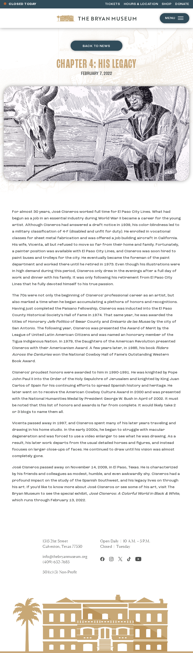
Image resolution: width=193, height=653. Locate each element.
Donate (182, 4)
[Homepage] (96, 18)
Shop (166, 4)
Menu (170, 18)
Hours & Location (141, 4)
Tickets (112, 4)
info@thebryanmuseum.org (65, 556)
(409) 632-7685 (56, 562)
